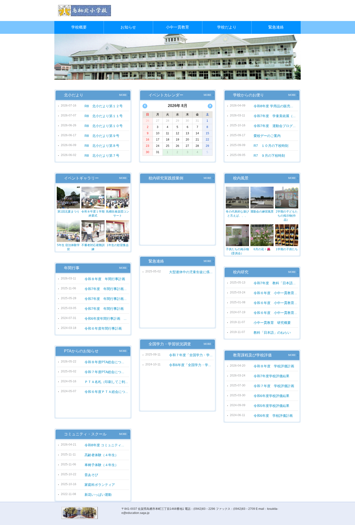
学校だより (226, 27)
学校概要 (79, 27)
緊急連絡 (276, 27)
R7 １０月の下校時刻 (271, 146)
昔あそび (91, 475)
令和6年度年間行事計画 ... (106, 318)
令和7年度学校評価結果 (271, 376)
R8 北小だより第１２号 (104, 106)
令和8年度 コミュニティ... (104, 445)
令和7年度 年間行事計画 (104, 309)
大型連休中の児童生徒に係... (191, 272)
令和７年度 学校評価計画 (274, 386)
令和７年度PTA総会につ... (104, 372)
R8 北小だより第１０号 (104, 126)
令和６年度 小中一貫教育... (275, 293)
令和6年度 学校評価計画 (273, 416)
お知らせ (128, 27)
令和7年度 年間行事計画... (106, 289)
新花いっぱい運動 (98, 495)
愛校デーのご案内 (267, 136)
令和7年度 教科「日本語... (275, 283)
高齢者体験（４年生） (101, 455)
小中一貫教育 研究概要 (272, 323)
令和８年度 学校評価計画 (274, 366)
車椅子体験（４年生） (101, 465)
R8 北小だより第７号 (102, 155)
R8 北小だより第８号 (102, 146)
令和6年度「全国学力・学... (190, 365)
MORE (123, 94)
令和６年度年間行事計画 (103, 328)
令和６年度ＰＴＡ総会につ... (106, 392)
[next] (210, 106)
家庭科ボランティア (100, 485)
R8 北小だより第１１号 (104, 116)
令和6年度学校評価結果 (271, 396)
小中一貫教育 (177, 27)
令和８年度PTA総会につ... (104, 362)
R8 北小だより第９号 (102, 136)
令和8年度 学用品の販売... (273, 106)
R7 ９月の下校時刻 (269, 155)
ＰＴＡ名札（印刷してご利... (106, 382)
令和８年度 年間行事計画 (105, 279)
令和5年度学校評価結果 (271, 406)
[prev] (144, 106)
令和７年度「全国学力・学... (191, 355)
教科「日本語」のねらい (272, 332)
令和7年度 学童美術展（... (275, 116)
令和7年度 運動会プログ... (275, 126)
